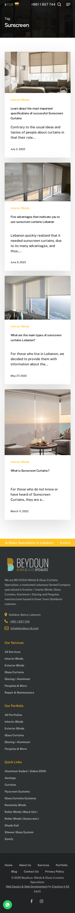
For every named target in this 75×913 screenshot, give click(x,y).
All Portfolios (13, 714)
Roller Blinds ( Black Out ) (21, 811)
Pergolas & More (16, 685)
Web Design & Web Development (27, 886)
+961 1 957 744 (20, 621)
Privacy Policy (54, 871)
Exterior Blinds (14, 665)
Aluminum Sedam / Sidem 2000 (25, 771)
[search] (59, 4)
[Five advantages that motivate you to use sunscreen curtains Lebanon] (38, 217)
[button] (68, 4)
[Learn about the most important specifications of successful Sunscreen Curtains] (38, 105)
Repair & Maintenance (19, 692)
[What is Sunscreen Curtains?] (38, 454)
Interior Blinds (20, 99)
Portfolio (62, 865)
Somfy (9, 839)
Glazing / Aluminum (17, 679)
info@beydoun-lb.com (25, 628)
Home (8, 865)
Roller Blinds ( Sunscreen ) (22, 818)
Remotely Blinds (15, 805)
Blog (14, 871)
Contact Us (31, 871)
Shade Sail (12, 825)
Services (43, 865)
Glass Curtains (14, 672)
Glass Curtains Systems (20, 798)
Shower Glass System (19, 832)
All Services (12, 651)
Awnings (10, 778)
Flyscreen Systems (17, 791)
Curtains (10, 784)
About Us (25, 865)
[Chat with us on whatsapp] (7, 908)
